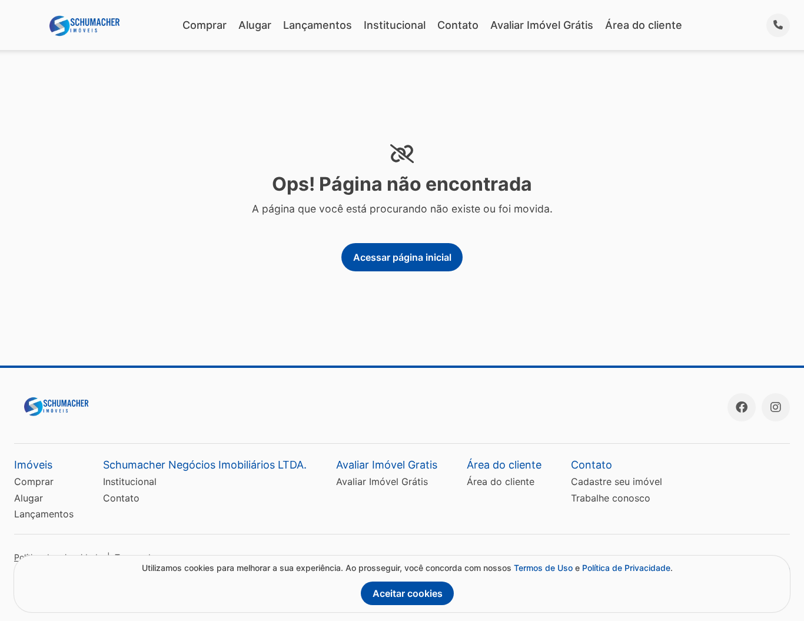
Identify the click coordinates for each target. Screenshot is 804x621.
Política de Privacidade (626, 568)
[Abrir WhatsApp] (774, 591)
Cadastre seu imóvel (616, 481)
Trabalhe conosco (610, 498)
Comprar (204, 25)
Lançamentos (317, 25)
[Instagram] (776, 407)
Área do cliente (643, 25)
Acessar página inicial (402, 257)
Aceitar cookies (408, 593)
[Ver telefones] (778, 25)
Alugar (254, 25)
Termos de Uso (543, 568)
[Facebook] (741, 407)
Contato (458, 25)
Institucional (395, 25)
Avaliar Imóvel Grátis (541, 25)
